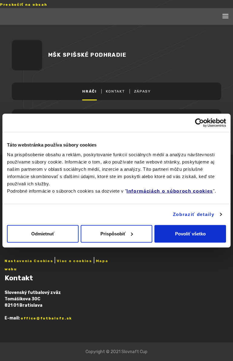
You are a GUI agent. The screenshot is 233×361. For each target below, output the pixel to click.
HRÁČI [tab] (89, 91)
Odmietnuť (42, 233)
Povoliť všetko (190, 233)
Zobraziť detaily (193, 214)
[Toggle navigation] (225, 16)
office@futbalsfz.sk (46, 318)
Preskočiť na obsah (23, 4)
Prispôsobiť (113, 233)
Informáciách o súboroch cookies (170, 190)
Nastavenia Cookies (29, 261)
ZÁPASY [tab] (142, 91)
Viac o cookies (74, 261)
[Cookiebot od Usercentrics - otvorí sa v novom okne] (199, 122)
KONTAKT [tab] (115, 91)
